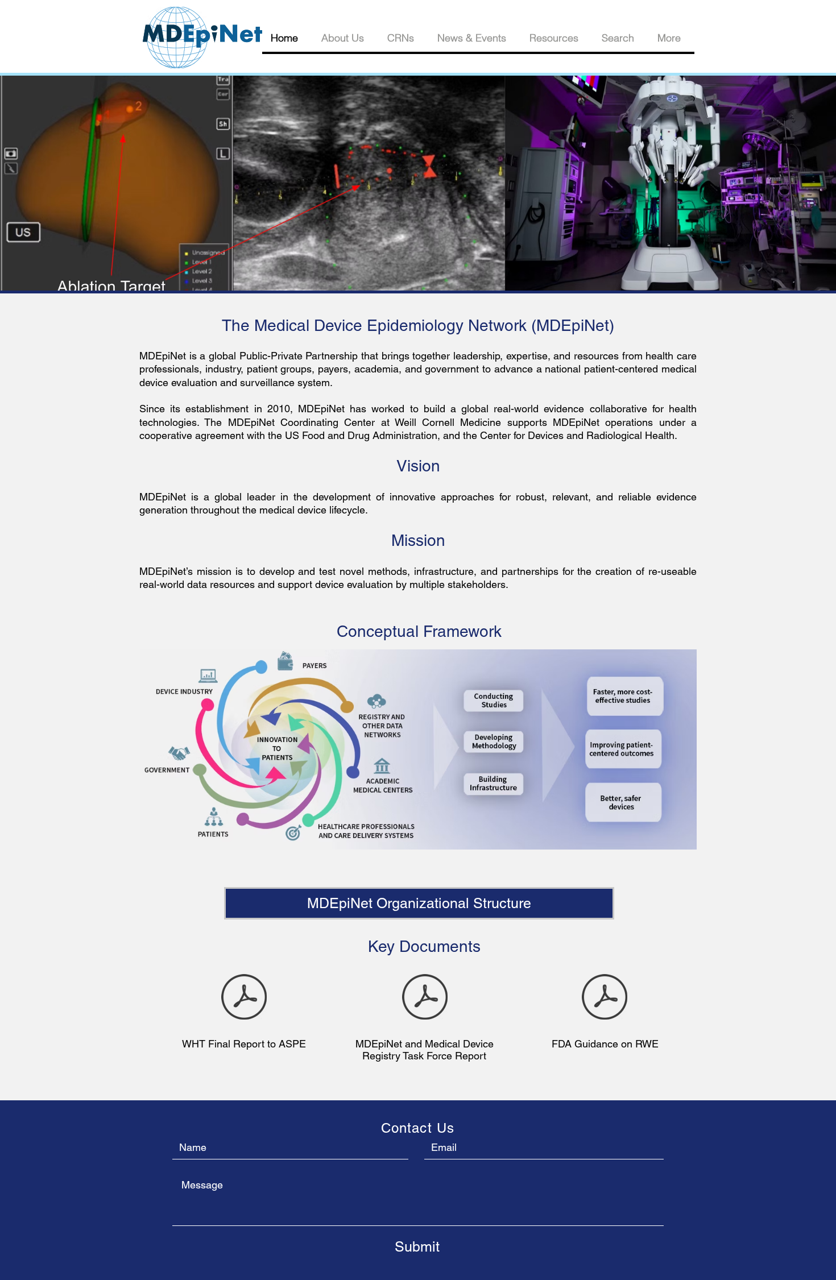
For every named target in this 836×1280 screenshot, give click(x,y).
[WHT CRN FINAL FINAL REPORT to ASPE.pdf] (244, 998)
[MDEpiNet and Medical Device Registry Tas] (424, 998)
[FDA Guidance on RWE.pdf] (604, 998)
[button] (418, 183)
